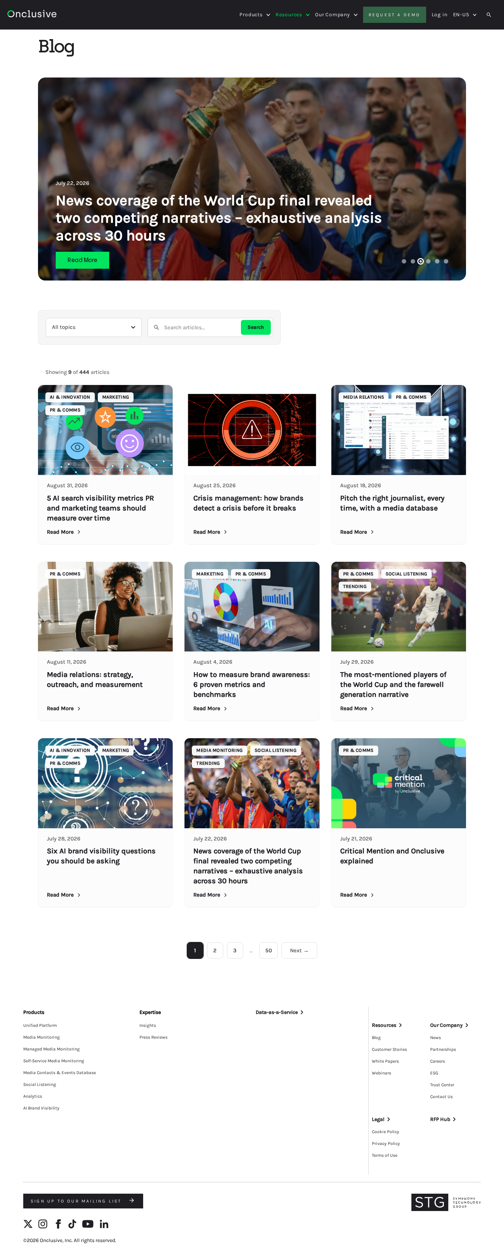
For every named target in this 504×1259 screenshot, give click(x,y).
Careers (437, 1061)
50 (268, 950)
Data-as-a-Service (277, 1012)
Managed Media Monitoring (51, 1049)
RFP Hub (440, 1119)
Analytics (32, 1096)
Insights (147, 1025)
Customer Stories (389, 1049)
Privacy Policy (386, 1143)
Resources (289, 15)
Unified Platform (40, 1025)
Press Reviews (153, 1037)
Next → (299, 950)
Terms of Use (384, 1155)
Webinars (381, 1073)
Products (250, 15)
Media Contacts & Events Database (59, 1072)
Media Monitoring (41, 1037)
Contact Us (441, 1096)
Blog (376, 1037)
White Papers (385, 1061)
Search (256, 327)
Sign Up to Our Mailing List (77, 1201)
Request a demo (395, 14)
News (435, 1037)
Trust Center (442, 1084)
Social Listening (39, 1084)
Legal (378, 1119)
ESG (434, 1073)
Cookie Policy (385, 1131)
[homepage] (31, 15)
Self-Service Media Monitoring (53, 1060)
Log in (440, 14)
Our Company (332, 15)
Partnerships (443, 1049)
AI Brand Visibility (41, 1108)
